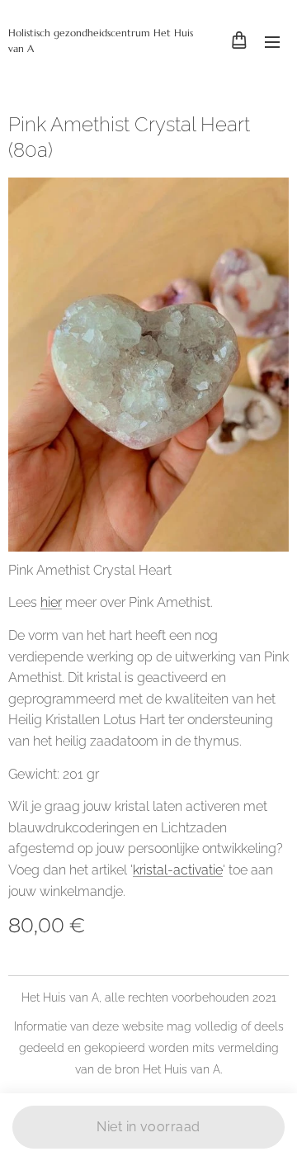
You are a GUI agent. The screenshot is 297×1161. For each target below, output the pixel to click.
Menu (272, 41)
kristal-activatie (178, 870)
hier (51, 602)
